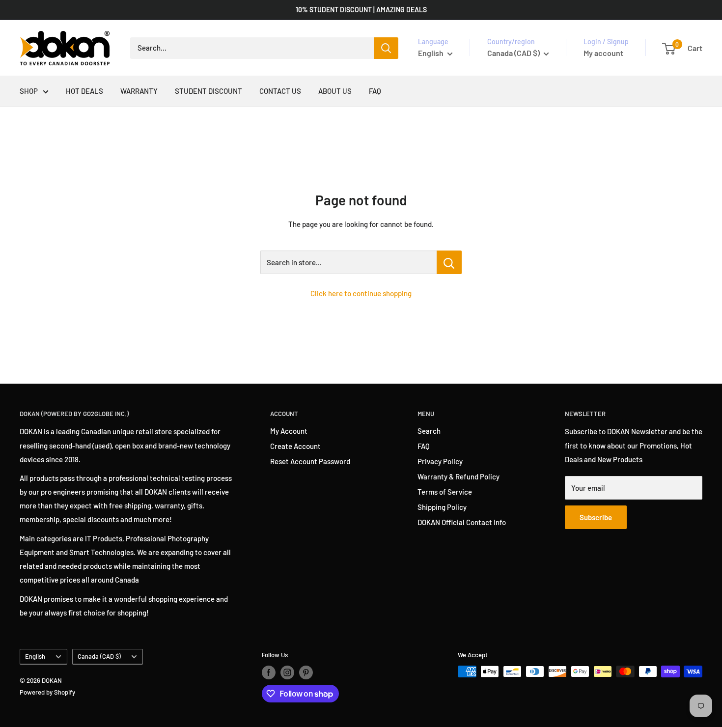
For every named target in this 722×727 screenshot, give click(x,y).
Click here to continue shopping (361, 293)
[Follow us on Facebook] (269, 672)
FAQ (375, 90)
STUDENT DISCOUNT (208, 90)
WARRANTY (139, 90)
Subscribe (596, 517)
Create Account (295, 446)
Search (429, 430)
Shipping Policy (442, 507)
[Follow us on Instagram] (287, 672)
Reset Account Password (310, 461)
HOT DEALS (84, 90)
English (35, 656)
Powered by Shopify (47, 692)
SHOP (29, 90)
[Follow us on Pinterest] (306, 672)
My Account (288, 430)
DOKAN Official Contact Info (461, 522)
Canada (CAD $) (99, 656)
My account (603, 52)
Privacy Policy (440, 461)
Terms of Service (444, 491)
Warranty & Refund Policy (458, 476)
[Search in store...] (449, 262)
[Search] (386, 48)
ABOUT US (335, 90)
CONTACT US (280, 90)
